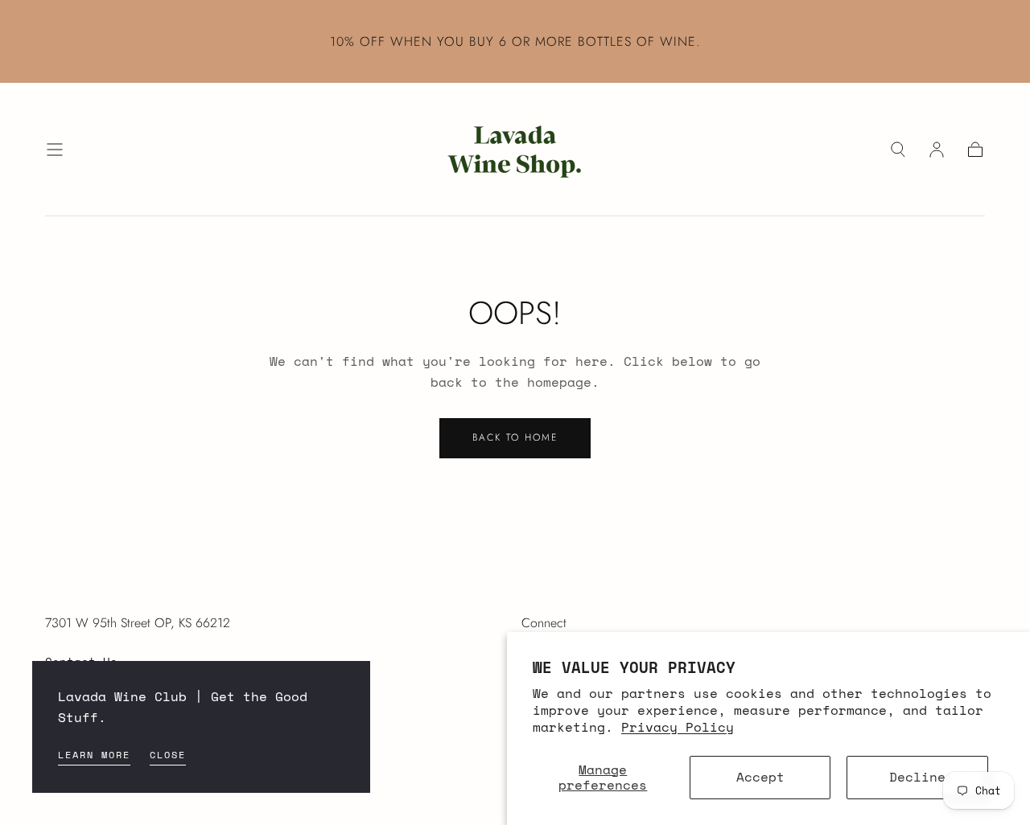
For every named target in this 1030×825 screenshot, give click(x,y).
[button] (54, 149)
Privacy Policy (677, 727)
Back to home (515, 437)
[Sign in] (936, 149)
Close (168, 754)
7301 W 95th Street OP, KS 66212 (137, 623)
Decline (917, 776)
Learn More (94, 754)
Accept (760, 776)
